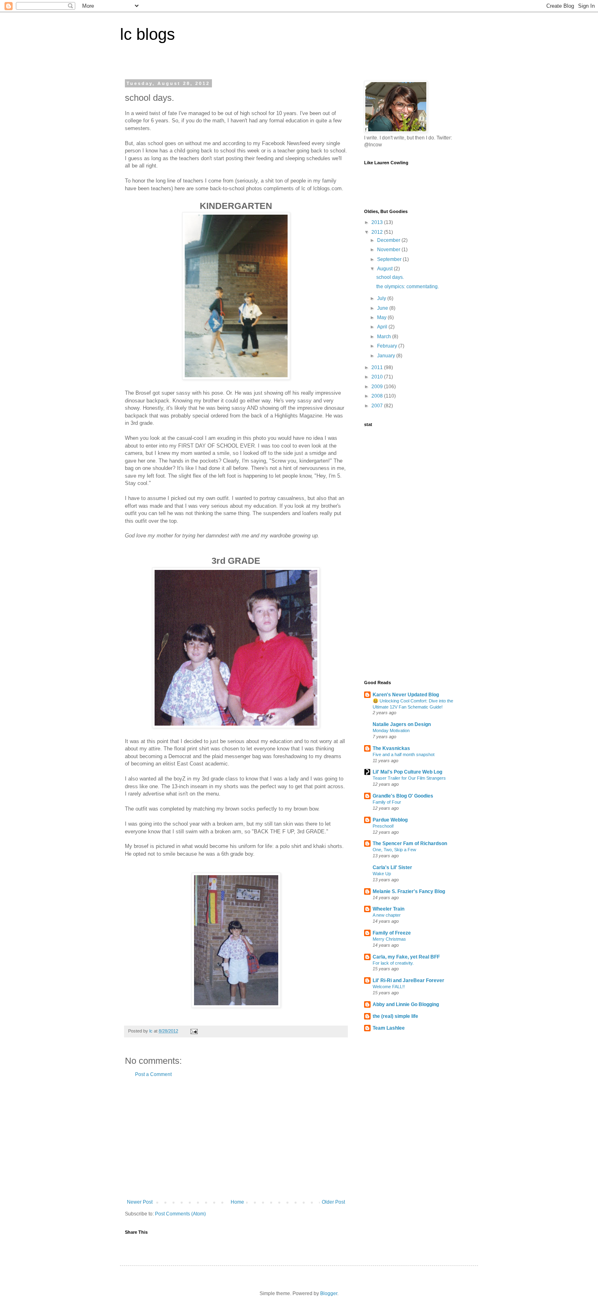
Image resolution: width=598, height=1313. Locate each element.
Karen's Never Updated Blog (406, 695)
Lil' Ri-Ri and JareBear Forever (408, 980)
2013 (377, 222)
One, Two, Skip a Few (394, 849)
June (383, 308)
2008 (377, 396)
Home (237, 1202)
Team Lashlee (389, 1028)
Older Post (333, 1202)
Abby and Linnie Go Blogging (406, 1004)
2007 (377, 406)
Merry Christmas (389, 939)
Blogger (328, 1293)
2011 (377, 367)
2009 (377, 386)
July (382, 298)
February (387, 346)
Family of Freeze (392, 933)
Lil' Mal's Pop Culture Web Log (407, 772)
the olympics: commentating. (407, 286)
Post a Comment (153, 1074)
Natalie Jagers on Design (402, 724)
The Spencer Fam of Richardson (410, 843)
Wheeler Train (388, 909)
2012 (377, 232)
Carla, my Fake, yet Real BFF (406, 957)
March (384, 336)
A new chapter (387, 915)
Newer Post (140, 1202)
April (382, 327)
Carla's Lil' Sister (392, 867)
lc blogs (147, 34)
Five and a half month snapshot (403, 754)
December (389, 240)
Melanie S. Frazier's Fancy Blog (409, 891)
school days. (390, 277)
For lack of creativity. (393, 963)
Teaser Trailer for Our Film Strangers (409, 778)
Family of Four (387, 802)
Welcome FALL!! (389, 986)
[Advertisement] (236, 1138)
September (390, 259)
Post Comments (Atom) (180, 1214)
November (389, 249)
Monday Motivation (391, 730)
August (385, 269)
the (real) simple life (395, 1016)
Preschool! (383, 826)
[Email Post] (193, 1030)
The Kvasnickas (391, 748)
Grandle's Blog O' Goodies (403, 796)
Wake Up (382, 873)
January (386, 356)
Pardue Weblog (390, 820)
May (382, 317)
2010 (377, 377)
